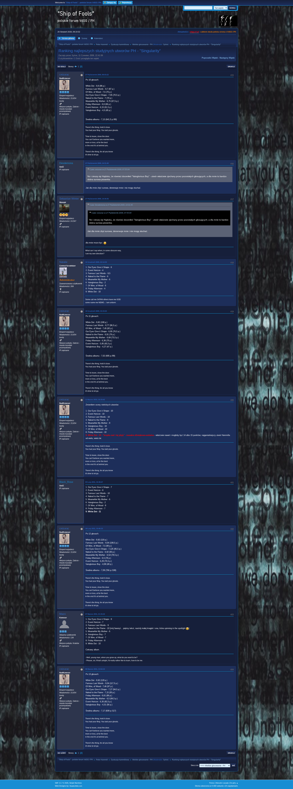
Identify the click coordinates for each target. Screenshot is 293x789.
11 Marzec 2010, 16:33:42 (95, 400)
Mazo (62, 614)
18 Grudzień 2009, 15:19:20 (96, 311)
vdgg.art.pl (194, 32)
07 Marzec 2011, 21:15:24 (95, 614)
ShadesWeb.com (75, 786)
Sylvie (165, 44)
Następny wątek (227, 58)
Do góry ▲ (234, 783)
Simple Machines (75, 783)
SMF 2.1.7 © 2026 (61, 783)
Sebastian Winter (69, 198)
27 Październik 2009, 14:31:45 (97, 163)
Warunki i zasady (222, 783)
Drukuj (231, 67)
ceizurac (64, 74)
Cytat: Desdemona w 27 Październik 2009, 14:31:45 (111, 205)
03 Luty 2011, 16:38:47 (94, 482)
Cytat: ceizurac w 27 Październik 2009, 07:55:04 (110, 169)
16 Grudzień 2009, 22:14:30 (96, 262)
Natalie (63, 262)
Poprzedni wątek (210, 58)
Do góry (62, 753)
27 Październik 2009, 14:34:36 (97, 199)
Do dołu (62, 67)
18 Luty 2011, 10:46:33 (94, 528)
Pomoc (211, 783)
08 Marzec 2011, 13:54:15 (95, 669)
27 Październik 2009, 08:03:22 (97, 75)
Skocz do (194, 765)
